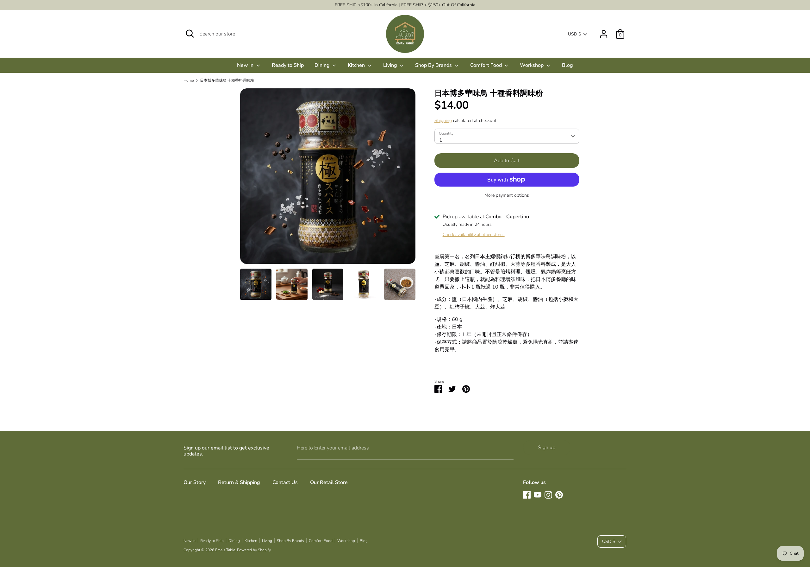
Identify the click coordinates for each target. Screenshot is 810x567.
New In (246, 65)
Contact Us (285, 482)
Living (390, 65)
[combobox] (506, 136)
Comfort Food (486, 65)
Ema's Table (225, 549)
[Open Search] (190, 33)
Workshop (532, 65)
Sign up (546, 447)
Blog (567, 65)
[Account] (603, 31)
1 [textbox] (440, 140)
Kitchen (357, 65)
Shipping (443, 121)
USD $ (574, 34)
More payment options (506, 195)
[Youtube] (537, 495)
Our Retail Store (329, 482)
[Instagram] (548, 495)
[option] (327, 178)
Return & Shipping (239, 482)
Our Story (195, 482)
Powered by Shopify (254, 549)
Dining (323, 65)
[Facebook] (527, 495)
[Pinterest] (559, 495)
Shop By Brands (434, 65)
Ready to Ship (288, 65)
